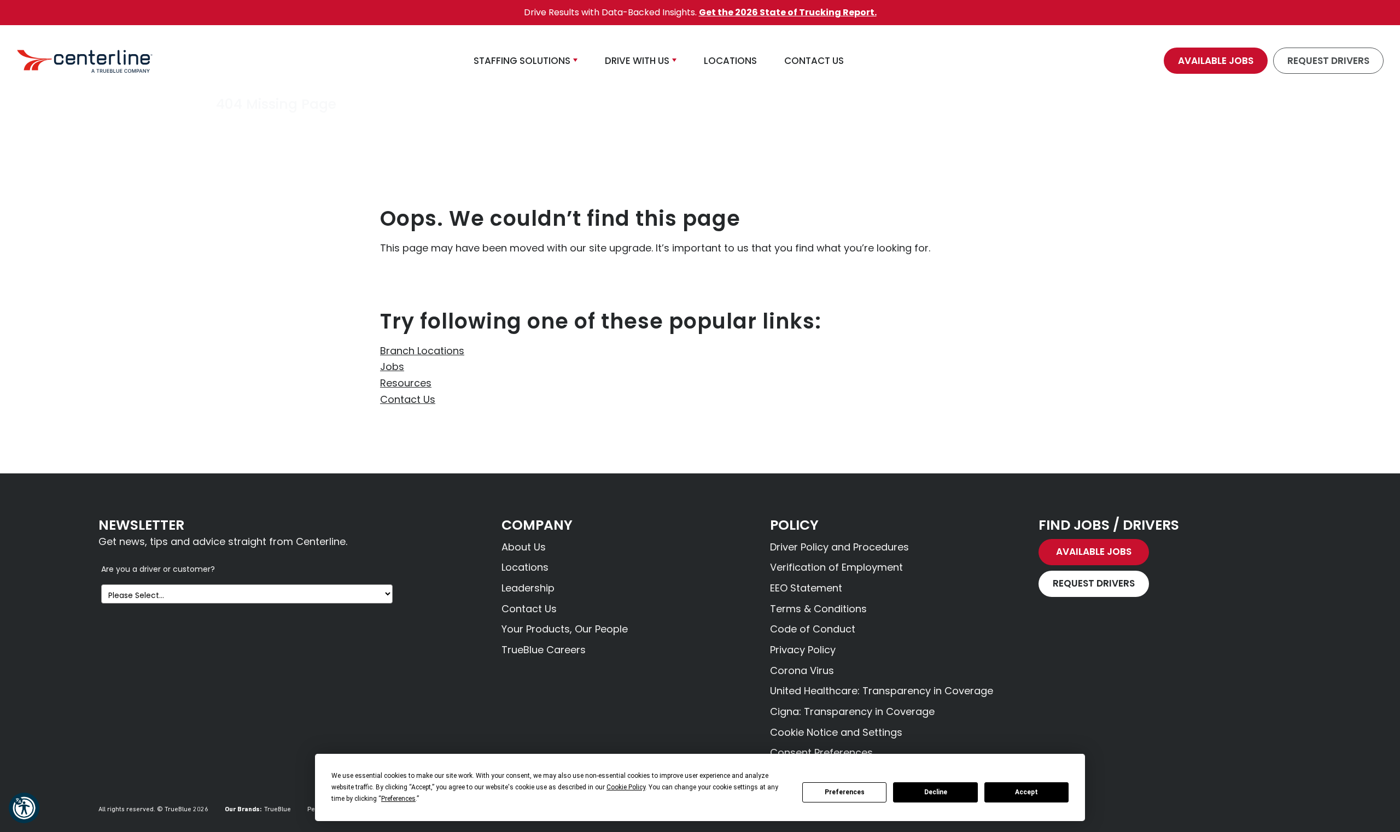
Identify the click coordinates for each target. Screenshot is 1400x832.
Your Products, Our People (564, 629)
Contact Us (407, 399)
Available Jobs (1215, 60)
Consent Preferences (821, 752)
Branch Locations (422, 351)
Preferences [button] (398, 798)
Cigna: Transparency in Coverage (852, 711)
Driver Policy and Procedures (839, 547)
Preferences (845, 792)
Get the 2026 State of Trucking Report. (788, 12)
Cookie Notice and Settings (836, 732)
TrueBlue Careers (543, 650)
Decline (935, 792)
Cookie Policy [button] (625, 787)
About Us (523, 547)
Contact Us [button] (814, 60)
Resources (405, 383)
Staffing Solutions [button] (522, 60)
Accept (1026, 792)
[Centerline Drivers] (84, 60)
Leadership (528, 588)
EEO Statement (806, 588)
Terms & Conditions (818, 609)
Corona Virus (802, 670)
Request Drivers (1328, 60)
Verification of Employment (836, 567)
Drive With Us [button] (637, 60)
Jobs (392, 366)
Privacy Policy (803, 650)
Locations (525, 567)
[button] (24, 808)
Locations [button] (730, 60)
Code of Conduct (812, 629)
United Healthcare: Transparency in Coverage (881, 691)
